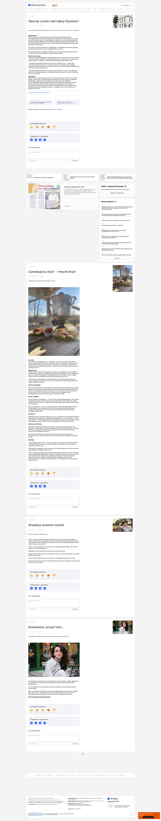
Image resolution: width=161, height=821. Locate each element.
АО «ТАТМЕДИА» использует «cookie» (36, 813)
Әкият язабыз (102, 9)
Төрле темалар (120, 775)
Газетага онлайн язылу (34, 9)
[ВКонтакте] (31, 140)
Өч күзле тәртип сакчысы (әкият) (38, 92)
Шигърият (46, 9)
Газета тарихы (87, 9)
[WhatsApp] (44, 140)
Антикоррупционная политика (35, 812)
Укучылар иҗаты (60, 775)
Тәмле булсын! (111, 9)
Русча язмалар (89, 775)
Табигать (80, 775)
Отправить (75, 160)
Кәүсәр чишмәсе (71, 775)
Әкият (94, 9)
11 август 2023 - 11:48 (32, 25)
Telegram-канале (35, 103)
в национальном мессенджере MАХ (66, 103)
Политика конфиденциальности (35, 815)
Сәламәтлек (111, 775)
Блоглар (79, 9)
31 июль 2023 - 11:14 (32, 631)
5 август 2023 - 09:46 (32, 276)
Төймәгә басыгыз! (148, 817)
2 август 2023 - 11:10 (32, 529)
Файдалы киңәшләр (100, 775)
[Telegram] (40, 140)
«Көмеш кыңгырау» (57, 109)
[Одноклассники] (36, 140)
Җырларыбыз (50, 775)
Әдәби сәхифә (64, 9)
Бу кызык (32, 16)
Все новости (117, 258)
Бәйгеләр (72, 9)
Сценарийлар (54, 9)
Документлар (40, 775)
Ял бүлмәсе (120, 9)
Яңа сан (128, 9)
